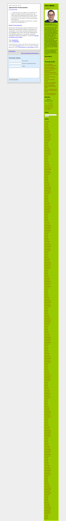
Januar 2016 (47, 318)
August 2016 (47, 307)
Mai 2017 (46, 292)
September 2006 (48, 492)
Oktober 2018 (47, 265)
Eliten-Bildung (12, 51)
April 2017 (46, 294)
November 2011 (48, 393)
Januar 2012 (47, 392)
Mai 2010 (46, 422)
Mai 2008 (46, 460)
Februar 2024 (47, 164)
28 (47, 108)
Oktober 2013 (47, 360)
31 (51, 108)
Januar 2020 (47, 243)
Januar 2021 (47, 223)
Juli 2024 (46, 156)
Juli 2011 (46, 400)
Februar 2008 (47, 465)
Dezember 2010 (48, 411)
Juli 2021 (46, 214)
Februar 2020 (47, 241)
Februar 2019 (47, 259)
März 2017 (47, 295)
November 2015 (48, 321)
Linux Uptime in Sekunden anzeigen (50, 80)
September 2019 (48, 249)
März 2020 (47, 239)
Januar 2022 (47, 204)
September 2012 (48, 379)
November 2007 (48, 470)
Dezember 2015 (48, 320)
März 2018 (47, 276)
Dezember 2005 (48, 507)
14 (47, 105)
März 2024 (47, 163)
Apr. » (49, 109)
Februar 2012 (47, 390)
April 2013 (46, 369)
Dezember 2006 (48, 488)
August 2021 (47, 212)
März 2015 (47, 332)
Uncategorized (14, 40)
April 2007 (46, 481)
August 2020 (47, 231)
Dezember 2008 (48, 449)
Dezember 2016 (48, 300)
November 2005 (48, 508)
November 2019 (48, 246)
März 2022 (47, 201)
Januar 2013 (47, 374)
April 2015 (46, 331)
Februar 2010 (47, 427)
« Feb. (46, 109)
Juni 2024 (46, 158)
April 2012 (46, 387)
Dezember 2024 (48, 150)
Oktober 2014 (47, 340)
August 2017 (47, 287)
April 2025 (46, 145)
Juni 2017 (46, 291)
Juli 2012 (46, 382)
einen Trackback (31, 47)
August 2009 (47, 436)
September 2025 (48, 139)
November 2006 (48, 489)
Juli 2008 (46, 457)
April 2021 (46, 219)
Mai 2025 (46, 143)
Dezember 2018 (48, 262)
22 (48, 106)
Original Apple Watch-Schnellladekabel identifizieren (50, 65)
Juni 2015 (46, 327)
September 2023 (48, 172)
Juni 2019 (46, 254)
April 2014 (46, 350)
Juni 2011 (46, 401)
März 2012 (47, 388)
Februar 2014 (47, 353)
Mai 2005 (46, 518)
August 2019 (47, 251)
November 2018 (48, 263)
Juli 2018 (46, 270)
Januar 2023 (47, 185)
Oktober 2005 (47, 510)
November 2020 (48, 227)
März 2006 (47, 502)
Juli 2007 (46, 476)
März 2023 (47, 182)
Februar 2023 (47, 183)
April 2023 (46, 180)
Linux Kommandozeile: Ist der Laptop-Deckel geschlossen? (50, 94)
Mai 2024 (46, 159)
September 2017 (48, 286)
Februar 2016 (47, 316)
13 (46, 105)
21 (47, 106)
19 (45, 106)
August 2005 (47, 513)
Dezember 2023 (48, 167)
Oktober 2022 (47, 190)
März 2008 (47, 464)
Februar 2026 (47, 131)
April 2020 (46, 238)
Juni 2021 (46, 215)
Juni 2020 (46, 235)
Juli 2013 (46, 364)
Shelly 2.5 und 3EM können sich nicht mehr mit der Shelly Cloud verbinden (51, 90)
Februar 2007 (47, 484)
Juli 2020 (46, 233)
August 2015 (47, 324)
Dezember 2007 (48, 468)
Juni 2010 (46, 420)
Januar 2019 (47, 260)
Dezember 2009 (48, 430)
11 (52, 103)
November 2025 (48, 135)
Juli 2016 (46, 308)
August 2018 (47, 268)
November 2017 (48, 283)
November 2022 (48, 188)
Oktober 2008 (47, 452)
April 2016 (46, 313)
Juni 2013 (46, 366)
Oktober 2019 (47, 247)
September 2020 (48, 230)
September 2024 (48, 153)
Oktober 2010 (47, 414)
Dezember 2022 (48, 187)
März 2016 (47, 315)
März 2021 (47, 220)
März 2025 (47, 147)
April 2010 (46, 424)
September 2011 (48, 396)
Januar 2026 (47, 132)
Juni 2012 (46, 383)
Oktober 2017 (47, 284)
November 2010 (48, 412)
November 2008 (48, 451)
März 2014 (47, 352)
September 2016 (48, 305)
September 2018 (48, 267)
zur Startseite (47, 8)
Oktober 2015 (47, 323)
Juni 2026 (46, 124)
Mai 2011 (46, 403)
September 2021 (48, 211)
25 (52, 106)
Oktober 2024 (47, 151)
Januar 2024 (47, 166)
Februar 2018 (47, 278)
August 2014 (47, 343)
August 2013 (47, 363)
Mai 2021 (46, 217)
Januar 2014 (47, 355)
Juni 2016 (46, 310)
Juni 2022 (46, 196)
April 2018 (46, 275)
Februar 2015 (47, 334)
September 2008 (48, 454)
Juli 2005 (46, 515)
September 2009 (48, 435)
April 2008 (46, 462)
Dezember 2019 (48, 244)
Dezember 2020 (48, 225)
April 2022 (46, 199)
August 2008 (47, 456)
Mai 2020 (46, 236)
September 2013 (48, 361)
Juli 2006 (46, 496)
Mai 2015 (46, 329)
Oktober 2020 (47, 228)
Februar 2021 (47, 222)
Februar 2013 (47, 372)
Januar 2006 (47, 505)
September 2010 (48, 416)
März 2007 (47, 483)
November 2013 (48, 358)
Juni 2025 (46, 142)
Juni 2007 (46, 478)
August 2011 (47, 398)
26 (45, 108)
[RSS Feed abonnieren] (46, 58)
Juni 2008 (46, 459)
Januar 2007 (47, 486)
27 (46, 108)
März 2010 (47, 425)
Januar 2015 (47, 335)
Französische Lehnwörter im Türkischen (50, 77)
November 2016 (48, 302)
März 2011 (47, 406)
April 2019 (46, 255)
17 (51, 105)
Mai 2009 (46, 441)
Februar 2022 (47, 203)
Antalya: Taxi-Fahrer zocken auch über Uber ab (51, 74)
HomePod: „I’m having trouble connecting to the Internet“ (50, 83)
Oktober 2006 (47, 491)
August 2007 (47, 475)
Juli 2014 (46, 345)
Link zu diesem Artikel (13, 9)
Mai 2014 (46, 348)
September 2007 (48, 473)
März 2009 (47, 444)
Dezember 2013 (48, 356)
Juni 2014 (46, 347)
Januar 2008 (47, 467)
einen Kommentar (22, 47)
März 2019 (47, 257)
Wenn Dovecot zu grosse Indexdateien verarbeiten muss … (51, 67)
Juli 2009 (46, 438)
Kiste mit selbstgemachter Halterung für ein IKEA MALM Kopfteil (50, 86)
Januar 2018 (47, 280)
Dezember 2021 (48, 206)
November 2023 (48, 169)
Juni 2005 (46, 516)
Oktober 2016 (47, 303)
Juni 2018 (46, 271)
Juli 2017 (46, 289)
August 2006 (47, 494)
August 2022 (47, 193)
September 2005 (48, 512)
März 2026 (47, 129)
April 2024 (46, 161)
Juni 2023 (46, 177)
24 (51, 106)
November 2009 (48, 432)
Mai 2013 (46, 368)
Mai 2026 (46, 126)
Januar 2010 (47, 428)
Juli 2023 (46, 175)
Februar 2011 (47, 408)
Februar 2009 (47, 446)
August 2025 (47, 140)
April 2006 (46, 500)
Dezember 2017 (48, 281)
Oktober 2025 (47, 137)
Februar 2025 (47, 148)
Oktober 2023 (47, 171)
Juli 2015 (46, 326)
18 (52, 105)
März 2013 (47, 371)
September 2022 (48, 191)
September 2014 (48, 342)
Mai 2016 (46, 311)
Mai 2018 (46, 273)
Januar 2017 (47, 299)
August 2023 (47, 174)
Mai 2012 (46, 385)
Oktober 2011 (47, 395)
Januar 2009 (47, 448)
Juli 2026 (46, 123)
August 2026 (47, 121)
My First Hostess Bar (17, 25)
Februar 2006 (47, 504)
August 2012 (47, 380)
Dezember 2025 (48, 134)
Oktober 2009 (47, 433)
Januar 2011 (47, 409)
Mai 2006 (46, 499)
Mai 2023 (46, 179)
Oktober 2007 (47, 472)
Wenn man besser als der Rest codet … (30, 53)
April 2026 (46, 127)
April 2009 (46, 443)
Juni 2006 (46, 497)
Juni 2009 (46, 440)
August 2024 (47, 155)
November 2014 (48, 339)
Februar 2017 (47, 297)
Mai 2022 (46, 198)
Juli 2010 (46, 419)
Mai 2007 (46, 480)
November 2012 (48, 375)
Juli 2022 (46, 195)
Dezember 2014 (48, 337)
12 (45, 105)
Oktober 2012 (47, 377)
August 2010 (47, 417)
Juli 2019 (46, 252)
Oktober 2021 (47, 209)
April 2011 (46, 404)
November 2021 (48, 207)
